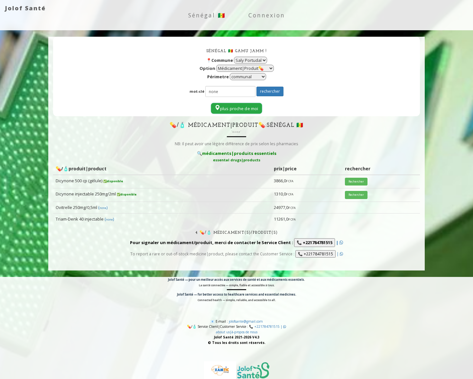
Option (207, 68)
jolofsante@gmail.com (246, 321)
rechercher (270, 91)
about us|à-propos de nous (236, 332)
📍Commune (219, 60)
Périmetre (218, 77)
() (102, 207)
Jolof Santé (25, 8)
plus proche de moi (239, 109)
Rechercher (356, 181)
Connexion (266, 15)
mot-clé (197, 91)
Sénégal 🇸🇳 (207, 15)
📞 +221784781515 (314, 242)
